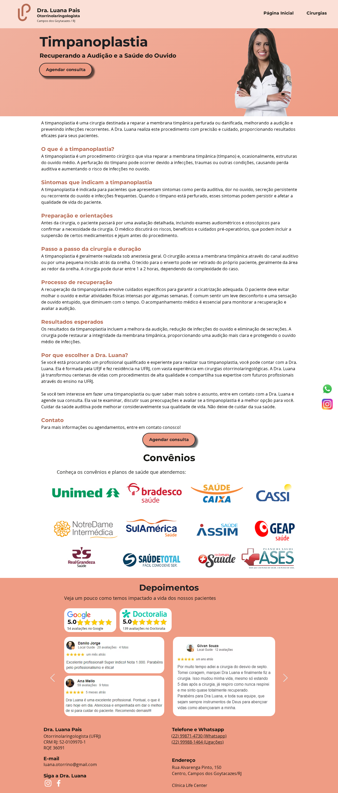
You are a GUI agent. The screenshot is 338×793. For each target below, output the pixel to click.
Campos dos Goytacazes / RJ (56, 21)
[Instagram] (48, 783)
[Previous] (52, 678)
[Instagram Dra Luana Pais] (327, 404)
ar (56, 15)
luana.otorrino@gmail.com (70, 764)
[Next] (285, 678)
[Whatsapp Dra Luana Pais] (327, 388)
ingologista (69, 15)
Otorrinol (45, 15)
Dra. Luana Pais (58, 10)
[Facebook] (58, 783)
